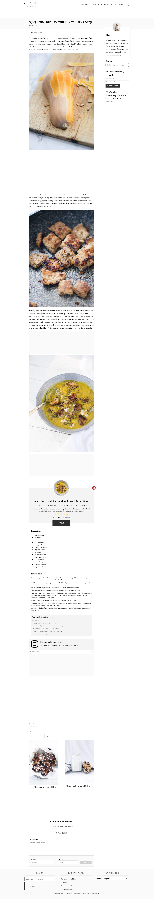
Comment (33, 839)
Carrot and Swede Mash (68, 879)
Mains (30, 727)
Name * (34, 859)
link (92, 319)
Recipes (35, 727)
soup (47, 736)
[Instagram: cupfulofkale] (35, 644)
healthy (40, 736)
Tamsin (32, 724)
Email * (61, 859)
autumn (32, 736)
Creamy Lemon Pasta (67, 886)
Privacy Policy (32, 886)
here (122, 95)
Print (61, 523)
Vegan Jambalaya (66, 889)
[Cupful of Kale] (40, 5)
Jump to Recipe (37, 33)
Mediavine (95, 893)
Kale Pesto (64, 882)
